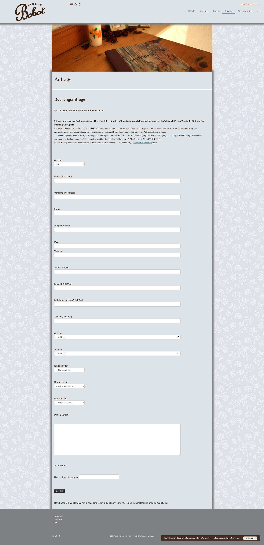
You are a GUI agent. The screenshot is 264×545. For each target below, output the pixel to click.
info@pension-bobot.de (146, 536)
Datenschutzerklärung (142, 142)
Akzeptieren (250, 538)
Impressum (58, 516)
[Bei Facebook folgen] (77, 4)
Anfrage (229, 11)
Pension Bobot (119, 536)
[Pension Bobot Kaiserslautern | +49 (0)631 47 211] (30, 11)
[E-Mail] (72, 4)
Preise (216, 11)
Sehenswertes (245, 11)
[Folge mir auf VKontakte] (80, 4)
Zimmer (204, 11)
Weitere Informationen (232, 538)
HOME (191, 11)
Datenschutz (59, 519)
